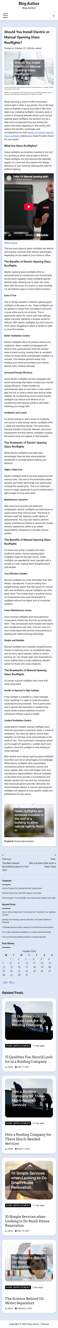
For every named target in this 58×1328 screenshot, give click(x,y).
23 (19, 971)
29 (11, 975)
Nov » (12, 982)
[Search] (54, 16)
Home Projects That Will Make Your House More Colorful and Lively (28, 898)
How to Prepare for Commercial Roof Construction (22, 888)
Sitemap (45, 1324)
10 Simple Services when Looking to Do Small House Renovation (27, 927)
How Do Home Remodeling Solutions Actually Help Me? (24, 937)
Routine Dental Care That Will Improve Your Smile (21, 893)
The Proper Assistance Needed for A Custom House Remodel (26, 932)
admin (38, 48)
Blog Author (29, 3)
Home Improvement (24, 841)
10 (26, 963)
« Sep (5, 982)
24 (26, 971)
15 (11, 967)
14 (4, 967)
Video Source (10, 242)
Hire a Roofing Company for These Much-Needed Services (28, 1138)
